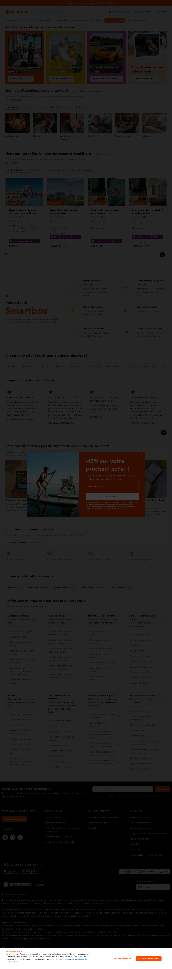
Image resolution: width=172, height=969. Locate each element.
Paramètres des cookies (122, 958)
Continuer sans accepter (14, 951)
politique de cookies (62, 959)
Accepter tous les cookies (148, 958)
